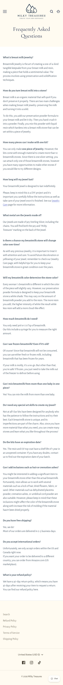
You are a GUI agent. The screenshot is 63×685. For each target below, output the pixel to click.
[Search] (51, 11)
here (35, 589)
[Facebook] (23, 662)
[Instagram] (31, 662)
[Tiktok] (39, 662)
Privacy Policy (10, 626)
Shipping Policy (10, 639)
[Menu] (5, 11)
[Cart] (58, 11)
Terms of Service (11, 633)
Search (6, 614)
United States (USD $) (29, 654)
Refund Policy (9, 620)
